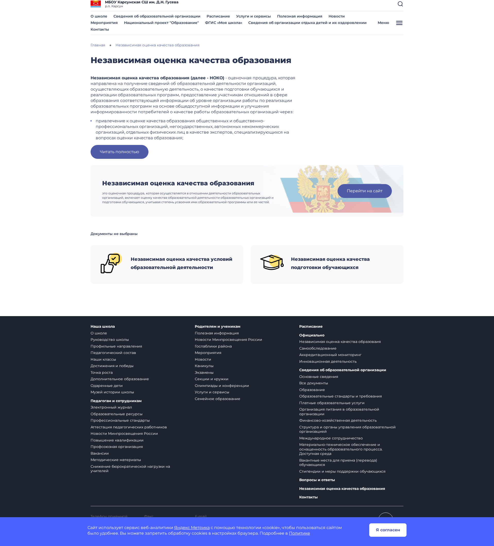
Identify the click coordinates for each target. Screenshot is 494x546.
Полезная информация (299, 16)
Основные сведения (318, 376)
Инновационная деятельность (328, 361)
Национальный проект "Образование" (161, 22)
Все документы (313, 383)
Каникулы (204, 365)
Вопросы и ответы (317, 480)
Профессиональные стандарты (120, 420)
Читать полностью (119, 151)
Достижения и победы (112, 365)
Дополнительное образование (120, 379)
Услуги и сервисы (253, 16)
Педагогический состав (113, 352)
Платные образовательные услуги (332, 403)
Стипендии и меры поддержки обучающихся (342, 471)
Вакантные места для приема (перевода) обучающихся (338, 462)
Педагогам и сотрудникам (116, 401)
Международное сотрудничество (331, 438)
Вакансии (100, 453)
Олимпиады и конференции (222, 385)
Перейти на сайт (365, 190)
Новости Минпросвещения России (124, 433)
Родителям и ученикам (217, 326)
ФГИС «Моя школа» (223, 22)
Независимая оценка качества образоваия (340, 341)
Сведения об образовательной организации (156, 16)
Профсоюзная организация (117, 446)
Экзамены (204, 372)
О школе (99, 16)
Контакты (100, 29)
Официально (311, 335)
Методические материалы (116, 459)
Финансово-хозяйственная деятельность (338, 420)
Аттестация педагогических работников (129, 427)
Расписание (218, 16)
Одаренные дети (107, 385)
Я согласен (388, 529)
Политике (299, 533)
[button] (400, 4)
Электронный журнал (111, 407)
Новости (337, 16)
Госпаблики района (213, 346)
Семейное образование (217, 398)
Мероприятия (104, 22)
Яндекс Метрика (192, 527)
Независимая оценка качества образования (342, 489)
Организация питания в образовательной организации (339, 411)
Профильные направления (116, 346)
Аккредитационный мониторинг (330, 354)
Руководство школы (110, 339)
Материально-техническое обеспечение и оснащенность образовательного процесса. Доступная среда (341, 449)
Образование (312, 389)
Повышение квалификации (117, 440)
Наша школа (103, 326)
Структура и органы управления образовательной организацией (347, 429)
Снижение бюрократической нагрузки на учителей (130, 468)
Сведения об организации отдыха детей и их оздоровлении (307, 22)
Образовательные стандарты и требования (340, 396)
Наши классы (103, 359)
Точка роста (102, 372)
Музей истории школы (112, 392)
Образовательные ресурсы (117, 414)
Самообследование (318, 348)
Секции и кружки (211, 379)
